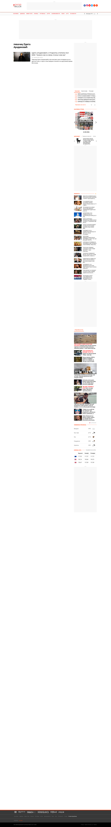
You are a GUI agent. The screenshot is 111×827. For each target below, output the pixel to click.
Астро (48, 13)
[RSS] (96, 194)
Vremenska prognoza (80, 424)
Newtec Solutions (88, 824)
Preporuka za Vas (79, 329)
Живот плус (29, 13)
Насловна (15, 13)
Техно (62, 13)
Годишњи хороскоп (86, 136)
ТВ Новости (73, 13)
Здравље (22, 13)
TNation (95, 824)
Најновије (77, 91)
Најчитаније (84, 91)
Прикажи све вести (80, 104)
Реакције (91, 91)
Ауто (67, 13)
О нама (65, 816)
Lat (94, 5)
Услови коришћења (72, 816)
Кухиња (36, 13)
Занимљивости (55, 13)
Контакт (21, 820)
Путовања (42, 13)
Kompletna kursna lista (91, 450)
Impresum (16, 820)
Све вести (77, 193)
